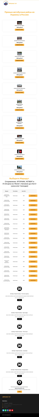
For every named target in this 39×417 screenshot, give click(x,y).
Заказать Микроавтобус (15, 8)
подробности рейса (19, 29)
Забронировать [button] (33, 195)
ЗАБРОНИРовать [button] (33, 200)
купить (19, 337)
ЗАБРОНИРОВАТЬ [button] (33, 223)
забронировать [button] (33, 242)
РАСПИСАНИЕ (6, 8)
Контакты (31, 8)
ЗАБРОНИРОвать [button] (33, 205)
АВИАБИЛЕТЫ (24, 8)
